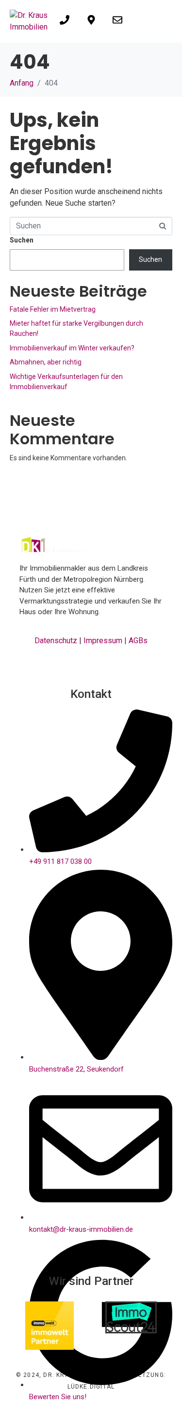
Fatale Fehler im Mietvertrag (53, 309)
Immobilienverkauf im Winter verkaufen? (72, 348)
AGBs (138, 640)
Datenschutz (55, 640)
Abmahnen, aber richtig (46, 362)
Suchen (21, 240)
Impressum (102, 640)
